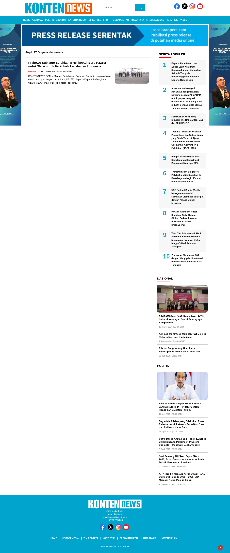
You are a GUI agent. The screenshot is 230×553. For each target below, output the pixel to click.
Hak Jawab (149, 538)
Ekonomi (61, 20)
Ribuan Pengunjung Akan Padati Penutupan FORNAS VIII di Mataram (179, 350)
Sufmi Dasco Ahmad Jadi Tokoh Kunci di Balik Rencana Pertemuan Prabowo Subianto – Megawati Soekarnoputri (182, 441)
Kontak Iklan (169, 538)
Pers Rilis (172, 20)
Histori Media (70, 538)
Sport (107, 20)
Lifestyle (95, 20)
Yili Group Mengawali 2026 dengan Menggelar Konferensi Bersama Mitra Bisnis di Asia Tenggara (187, 260)
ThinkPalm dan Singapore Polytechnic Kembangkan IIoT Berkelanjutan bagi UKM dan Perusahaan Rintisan (187, 177)
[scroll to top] (220, 547)
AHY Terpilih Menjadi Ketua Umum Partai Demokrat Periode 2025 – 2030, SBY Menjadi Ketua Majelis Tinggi (182, 476)
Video (183, 20)
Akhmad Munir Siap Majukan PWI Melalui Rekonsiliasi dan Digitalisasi (182, 335)
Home (26, 20)
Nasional (37, 20)
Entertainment (77, 20)
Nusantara (137, 20)
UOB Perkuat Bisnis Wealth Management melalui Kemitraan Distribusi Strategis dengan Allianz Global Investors (187, 197)
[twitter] (185, 8)
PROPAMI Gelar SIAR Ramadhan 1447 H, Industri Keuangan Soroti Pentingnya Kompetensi (182, 319)
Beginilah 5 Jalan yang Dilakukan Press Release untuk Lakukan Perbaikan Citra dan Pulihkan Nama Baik (181, 424)
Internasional (155, 20)
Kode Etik (109, 538)
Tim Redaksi (91, 538)
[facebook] (177, 8)
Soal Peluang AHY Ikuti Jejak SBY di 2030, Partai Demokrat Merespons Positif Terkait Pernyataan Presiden (182, 459)
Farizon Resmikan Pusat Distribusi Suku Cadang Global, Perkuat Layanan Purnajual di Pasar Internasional (184, 218)
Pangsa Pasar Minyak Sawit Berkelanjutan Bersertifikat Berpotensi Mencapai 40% (185, 159)
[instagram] (192, 8)
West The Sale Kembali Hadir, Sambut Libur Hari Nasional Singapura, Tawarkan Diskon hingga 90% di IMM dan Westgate (186, 240)
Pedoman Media (129, 538)
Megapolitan (121, 20)
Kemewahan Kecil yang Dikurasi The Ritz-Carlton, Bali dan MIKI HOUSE (187, 120)
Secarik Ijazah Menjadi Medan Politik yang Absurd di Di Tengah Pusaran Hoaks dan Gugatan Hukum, (180, 406)
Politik (49, 20)
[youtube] (200, 8)
